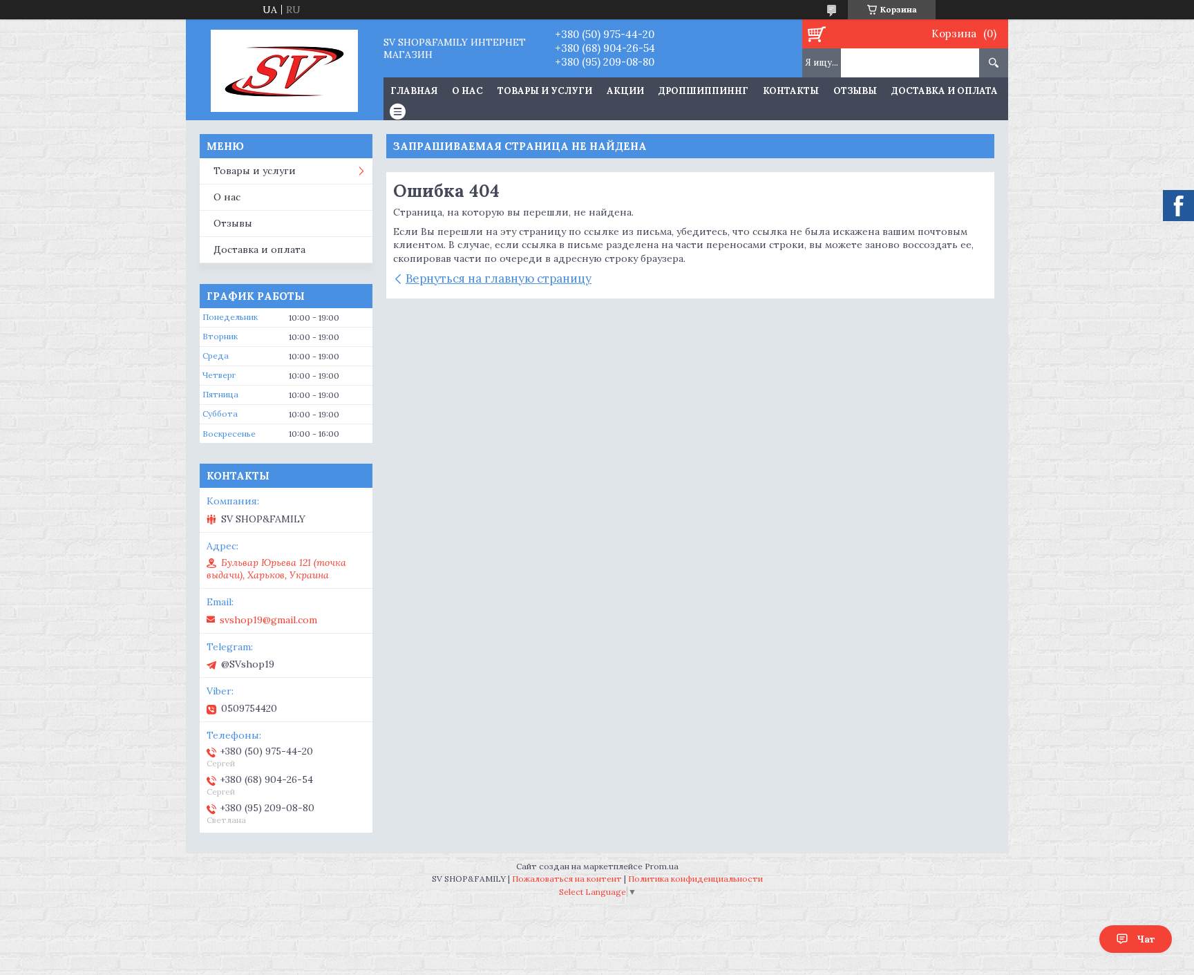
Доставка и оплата (944, 91)
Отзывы (855, 91)
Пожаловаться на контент (567, 878)
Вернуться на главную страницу (498, 278)
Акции (625, 91)
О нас (467, 91)
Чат (1146, 939)
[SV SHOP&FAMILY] (284, 69)
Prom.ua (662, 866)
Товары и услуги (545, 91)
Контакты (791, 91)
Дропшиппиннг (703, 91)
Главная (413, 91)
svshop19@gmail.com (268, 620)
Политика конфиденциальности (695, 878)
